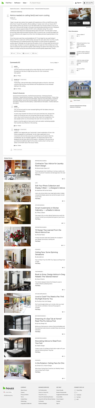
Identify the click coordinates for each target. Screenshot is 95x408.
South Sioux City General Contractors (42, 97)
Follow (35, 53)
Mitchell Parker (41, 234)
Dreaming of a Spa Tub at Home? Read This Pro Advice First (48, 320)
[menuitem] (9, 3)
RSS (78, 399)
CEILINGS (37, 249)
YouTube (79, 397)
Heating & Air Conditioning (16, 11)
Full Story (37, 174)
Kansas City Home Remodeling (30, 100)
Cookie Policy (24, 399)
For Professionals (43, 390)
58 (64, 201)
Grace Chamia (40, 279)
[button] (54, 63)
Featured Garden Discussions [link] (42, 8)
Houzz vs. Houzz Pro (43, 392)
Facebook (79, 394)
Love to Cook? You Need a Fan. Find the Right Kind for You (49, 297)
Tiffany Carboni (41, 212)
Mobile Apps (23, 401)
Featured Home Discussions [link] (27, 8)
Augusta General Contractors (26, 97)
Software (17, 3)
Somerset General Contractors (20, 95)
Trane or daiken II (81, 34)
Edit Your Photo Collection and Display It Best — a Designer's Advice (50, 187)
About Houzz (24, 390)
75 (64, 312)
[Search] (30, 2)
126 (64, 223)
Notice (26, 394)
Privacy (22, 394)
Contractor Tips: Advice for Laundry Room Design (49, 164)
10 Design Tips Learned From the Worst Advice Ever (48, 231)
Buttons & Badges (43, 403)
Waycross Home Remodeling (45, 98)
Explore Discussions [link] (14, 8)
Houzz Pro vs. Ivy (42, 394)
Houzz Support (59, 399)
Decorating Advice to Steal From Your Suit (48, 342)
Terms (22, 397)
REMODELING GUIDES (40, 160)
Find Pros (8, 3)
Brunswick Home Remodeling (30, 98)
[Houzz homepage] (2, 2)
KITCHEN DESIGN (39, 205)
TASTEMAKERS (38, 271)
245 (64, 245)
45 (64, 356)
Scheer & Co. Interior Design (44, 365)
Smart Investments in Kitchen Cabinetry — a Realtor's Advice (47, 209)
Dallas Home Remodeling (44, 100)
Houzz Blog (79, 390)
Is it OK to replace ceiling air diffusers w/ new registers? (83, 52)
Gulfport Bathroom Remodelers (41, 101)
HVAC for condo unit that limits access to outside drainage (82, 62)
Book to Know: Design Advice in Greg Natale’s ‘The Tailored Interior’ (50, 275)
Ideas (24, 3)
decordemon (40, 257)
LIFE (36, 183)
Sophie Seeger (41, 345)
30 (64, 289)
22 (64, 267)
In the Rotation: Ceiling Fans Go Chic (49, 363)
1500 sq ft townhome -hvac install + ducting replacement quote (83, 45)
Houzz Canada (59, 390)
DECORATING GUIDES (40, 227)
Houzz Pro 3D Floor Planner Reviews (47, 399)
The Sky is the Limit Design (44, 301)
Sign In (58, 403)
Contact (58, 401)
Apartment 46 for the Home (44, 190)
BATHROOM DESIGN (40, 316)
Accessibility (59, 397)
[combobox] (51, 2)
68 (64, 179)
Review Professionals (61, 392)
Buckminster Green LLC (43, 168)
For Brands (41, 401)
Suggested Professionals (62, 394)
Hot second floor (81, 68)
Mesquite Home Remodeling (26, 101)
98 (64, 334)
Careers (22, 392)
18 (64, 378)
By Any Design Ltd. (42, 323)
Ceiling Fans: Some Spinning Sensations (46, 253)
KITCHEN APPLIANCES (40, 293)
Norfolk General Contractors (35, 95)
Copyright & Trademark (26, 403)
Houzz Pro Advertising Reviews (46, 397)
